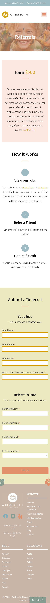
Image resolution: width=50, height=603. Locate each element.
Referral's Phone (11, 422)
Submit (25, 470)
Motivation (7, 574)
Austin (29, 553)
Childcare (6, 558)
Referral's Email (10, 436)
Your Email (8, 358)
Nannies (30, 502)
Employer (6, 562)
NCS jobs (43, 187)
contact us (29, 130)
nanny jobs (28, 187)
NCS (4, 582)
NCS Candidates (34, 518)
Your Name (8, 330)
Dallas (29, 562)
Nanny (5, 578)
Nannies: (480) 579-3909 (14, 3)
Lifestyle (6, 570)
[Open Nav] (44, 14)
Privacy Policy (25, 600)
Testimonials (33, 526)
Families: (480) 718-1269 (36, 3)
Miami (29, 570)
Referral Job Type (11, 451)
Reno (29, 578)
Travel (5, 587)
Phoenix (30, 574)
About (29, 522)
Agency (5, 553)
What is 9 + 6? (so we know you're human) (23, 372)
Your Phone (8, 344)
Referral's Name (11, 408)
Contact (30, 534)
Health (5, 566)
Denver (30, 558)
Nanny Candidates (35, 513)
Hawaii (30, 566)
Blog (29, 530)
